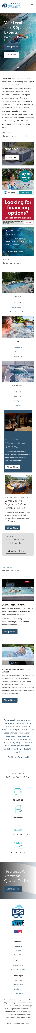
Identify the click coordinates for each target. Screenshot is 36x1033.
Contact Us (18, 955)
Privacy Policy (18, 980)
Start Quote (13, 889)
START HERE (12, 157)
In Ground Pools (18, 303)
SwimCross (18, 396)
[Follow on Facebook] (16, 931)
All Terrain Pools (18, 307)
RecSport (18, 401)
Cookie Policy (18, 993)
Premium (18, 356)
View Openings (16, 551)
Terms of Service (18, 985)
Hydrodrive (18, 392)
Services (11, 55)
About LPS (18, 946)
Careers (18, 950)
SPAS (18, 341)
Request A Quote (18, 970)
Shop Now (12, 46)
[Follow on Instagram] (20, 931)
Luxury (18, 352)
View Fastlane (15, 251)
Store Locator (18, 965)
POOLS (18, 297)
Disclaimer (18, 989)
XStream (18, 405)
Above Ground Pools (18, 312)
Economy (18, 347)
